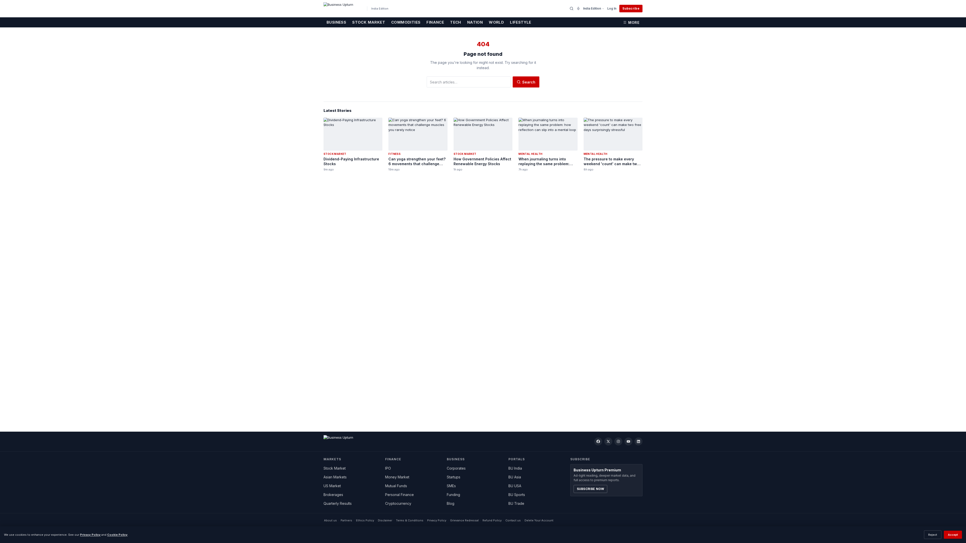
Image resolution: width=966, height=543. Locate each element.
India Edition (592, 8)
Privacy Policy (436, 520)
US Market (332, 486)
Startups (453, 477)
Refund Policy (492, 520)
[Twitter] (608, 441)
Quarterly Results (338, 503)
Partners (346, 520)
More (633, 22)
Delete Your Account (539, 520)
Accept (953, 534)
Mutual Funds (396, 486)
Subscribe (630, 8)
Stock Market (368, 22)
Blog (450, 503)
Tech (455, 22)
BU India (515, 468)
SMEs (451, 486)
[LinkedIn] (638, 441)
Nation (475, 22)
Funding (453, 494)
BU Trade (516, 503)
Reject (932, 534)
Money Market (397, 477)
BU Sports (516, 494)
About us (330, 520)
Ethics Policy (365, 520)
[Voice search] (578, 8)
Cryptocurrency (398, 503)
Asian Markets (335, 477)
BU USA (514, 486)
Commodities (405, 22)
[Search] (572, 9)
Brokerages (333, 494)
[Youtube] (628, 441)
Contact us (513, 520)
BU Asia (514, 477)
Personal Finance (399, 494)
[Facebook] (598, 441)
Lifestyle (520, 22)
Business (336, 22)
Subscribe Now (590, 489)
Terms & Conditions (409, 520)
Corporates (456, 468)
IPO (388, 468)
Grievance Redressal (464, 520)
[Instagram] (618, 441)
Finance (435, 22)
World (496, 22)
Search (528, 82)
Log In (611, 8)
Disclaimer (385, 520)
